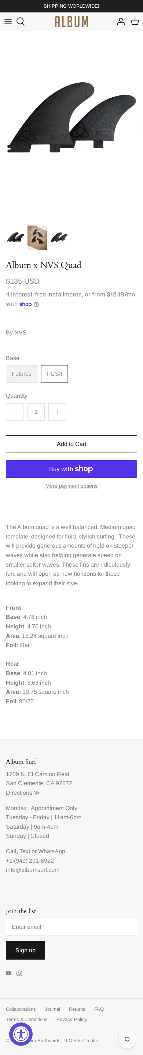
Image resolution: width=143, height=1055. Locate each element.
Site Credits (85, 1040)
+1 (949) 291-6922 (30, 861)
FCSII (54, 374)
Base (12, 358)
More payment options (71, 486)
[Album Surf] (71, 21)
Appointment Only (54, 808)
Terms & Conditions (27, 1019)
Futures (22, 374)
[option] (71, 126)
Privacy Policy (71, 1019)
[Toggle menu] (8, 22)
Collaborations (21, 1009)
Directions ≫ (23, 793)
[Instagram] (19, 973)
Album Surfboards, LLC (47, 1040)
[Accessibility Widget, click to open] (21, 1034)
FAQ (99, 1009)
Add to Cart (71, 444)
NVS (20, 332)
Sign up (25, 950)
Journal (52, 1009)
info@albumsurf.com (32, 870)
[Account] (119, 22)
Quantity (16, 396)
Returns (77, 1009)
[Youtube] (8, 973)
